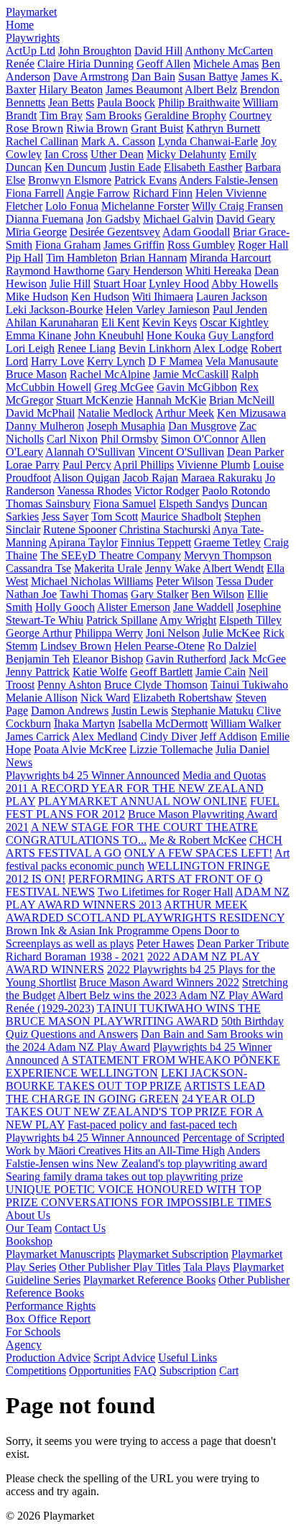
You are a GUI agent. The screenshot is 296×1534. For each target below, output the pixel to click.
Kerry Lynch (116, 361)
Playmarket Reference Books (149, 1280)
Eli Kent (120, 322)
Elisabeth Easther (203, 167)
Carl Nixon (72, 439)
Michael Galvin (178, 219)
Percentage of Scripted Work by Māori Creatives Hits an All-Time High (145, 1144)
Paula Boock (126, 102)
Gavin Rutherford (186, 659)
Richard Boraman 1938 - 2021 (75, 956)
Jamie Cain (220, 672)
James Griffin (134, 245)
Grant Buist (157, 128)
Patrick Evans (145, 180)
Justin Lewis (139, 710)
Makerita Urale (108, 568)
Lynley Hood (179, 283)
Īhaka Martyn (84, 723)
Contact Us (80, 1228)
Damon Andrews (69, 710)
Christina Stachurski (165, 529)
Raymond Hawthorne (55, 271)
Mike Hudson (37, 296)
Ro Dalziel (232, 646)
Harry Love (57, 361)
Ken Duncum (75, 167)
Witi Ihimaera (162, 296)
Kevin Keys (169, 322)
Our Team (29, 1228)
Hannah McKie (171, 400)
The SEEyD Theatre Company (110, 555)
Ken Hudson (100, 296)
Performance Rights (51, 1306)
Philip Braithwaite (199, 102)
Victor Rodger (166, 490)
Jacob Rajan (150, 478)
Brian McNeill (241, 400)
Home (20, 25)
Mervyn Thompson (228, 555)
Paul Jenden (240, 309)
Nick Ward (105, 698)
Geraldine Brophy (185, 115)
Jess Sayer (65, 516)
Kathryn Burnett (223, 128)
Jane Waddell (203, 607)
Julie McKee (231, 633)
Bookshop (29, 1241)
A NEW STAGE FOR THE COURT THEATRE (144, 827)
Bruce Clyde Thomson (156, 685)
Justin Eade (135, 167)
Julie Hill (70, 283)
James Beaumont (144, 89)
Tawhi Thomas (94, 594)
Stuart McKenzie (94, 400)
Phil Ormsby (129, 439)
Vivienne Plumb (213, 465)
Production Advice (48, 1357)
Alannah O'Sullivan (90, 452)
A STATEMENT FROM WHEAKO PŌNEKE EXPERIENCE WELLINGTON (143, 1066)
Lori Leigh (30, 348)
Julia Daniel (242, 749)
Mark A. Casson (118, 141)
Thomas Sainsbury (48, 503)
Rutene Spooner (79, 529)
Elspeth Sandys (193, 503)
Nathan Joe (31, 594)
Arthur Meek (184, 413)
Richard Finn (163, 193)
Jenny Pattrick (38, 672)
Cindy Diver (168, 736)
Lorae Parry (33, 465)
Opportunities (100, 1370)
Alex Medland (104, 736)
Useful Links (187, 1357)
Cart (229, 1370)
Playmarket (31, 12)
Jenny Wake (172, 568)
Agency (24, 1344)
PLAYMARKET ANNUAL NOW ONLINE (142, 801)
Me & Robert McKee (197, 840)
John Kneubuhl (109, 335)
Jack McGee (257, 659)
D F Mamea (175, 361)
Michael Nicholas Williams (92, 581)
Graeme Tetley (227, 542)
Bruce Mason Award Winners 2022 (159, 982)
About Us (28, 1215)
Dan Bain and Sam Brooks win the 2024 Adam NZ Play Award (144, 1040)
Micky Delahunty (186, 154)
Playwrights (33, 38)
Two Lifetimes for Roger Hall (165, 892)
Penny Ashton (69, 685)
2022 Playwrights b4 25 (162, 969)
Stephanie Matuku (212, 710)
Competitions (36, 1370)
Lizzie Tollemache (171, 749)
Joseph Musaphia (126, 426)
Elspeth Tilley (250, 620)
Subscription (187, 1370)
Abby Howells (244, 283)
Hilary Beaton (71, 89)
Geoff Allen (163, 64)
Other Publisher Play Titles (119, 1267)
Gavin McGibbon (197, 387)
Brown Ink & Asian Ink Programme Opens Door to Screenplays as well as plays (122, 937)
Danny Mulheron (45, 426)
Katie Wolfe (100, 672)
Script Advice (124, 1357)
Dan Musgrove (202, 426)
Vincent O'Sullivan (181, 452)
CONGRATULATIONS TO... (76, 840)
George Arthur (39, 633)
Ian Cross (66, 154)
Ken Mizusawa (251, 413)
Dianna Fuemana (44, 219)
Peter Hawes (165, 943)
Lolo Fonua (71, 206)
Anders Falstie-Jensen (228, 180)
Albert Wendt (233, 568)
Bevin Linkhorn (155, 348)
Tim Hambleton (81, 258)
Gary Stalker (159, 594)
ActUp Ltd (30, 51)
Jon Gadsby (113, 219)
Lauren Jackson (231, 296)
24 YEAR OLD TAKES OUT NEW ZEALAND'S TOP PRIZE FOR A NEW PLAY (135, 1112)
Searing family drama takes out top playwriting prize (124, 1176)
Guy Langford (241, 335)
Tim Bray (61, 115)
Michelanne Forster (145, 206)
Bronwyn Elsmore (69, 180)
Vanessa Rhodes (94, 490)
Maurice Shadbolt (181, 516)
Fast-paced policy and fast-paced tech (152, 1125)
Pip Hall (24, 258)
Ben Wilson (217, 594)
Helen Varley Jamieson (158, 309)
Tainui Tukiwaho (249, 685)
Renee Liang (86, 348)
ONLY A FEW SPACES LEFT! (198, 853)
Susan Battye (208, 76)
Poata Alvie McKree (80, 749)
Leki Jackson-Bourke (54, 309)
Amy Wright (187, 620)
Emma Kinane (38, 335)
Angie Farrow (98, 193)
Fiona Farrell (35, 193)
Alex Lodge (220, 348)
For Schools (33, 1332)
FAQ (145, 1370)
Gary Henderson (144, 271)
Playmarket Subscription (173, 1254)
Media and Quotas (224, 775)
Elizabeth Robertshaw (183, 698)
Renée (20, 64)
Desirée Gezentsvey (115, 232)
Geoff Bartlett (161, 672)
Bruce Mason (36, 374)
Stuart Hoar (119, 283)
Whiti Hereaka (218, 271)
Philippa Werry (109, 633)
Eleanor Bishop (108, 659)
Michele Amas (226, 64)
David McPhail (40, 413)
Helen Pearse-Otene (159, 646)
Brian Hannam (153, 258)
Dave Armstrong (91, 76)
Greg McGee (124, 387)
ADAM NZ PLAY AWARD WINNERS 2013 (148, 898)
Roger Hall (263, 245)
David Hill (158, 51)
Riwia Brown (97, 128)
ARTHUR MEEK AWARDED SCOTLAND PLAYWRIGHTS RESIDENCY (145, 911)
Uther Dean (117, 154)
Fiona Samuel (124, 503)
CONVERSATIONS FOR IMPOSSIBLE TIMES (156, 1202)
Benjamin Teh (38, 659)
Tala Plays (206, 1267)
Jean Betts (71, 102)
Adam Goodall (196, 232)
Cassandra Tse (38, 568)
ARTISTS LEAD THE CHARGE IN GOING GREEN (135, 1092)
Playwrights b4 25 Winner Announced (93, 775)
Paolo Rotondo (236, 490)
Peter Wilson (184, 581)
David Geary (245, 219)
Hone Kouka (176, 335)
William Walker (246, 723)
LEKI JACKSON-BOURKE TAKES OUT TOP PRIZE (126, 1079)
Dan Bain (153, 76)
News (19, 762)
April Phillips (144, 465)
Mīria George (36, 232)
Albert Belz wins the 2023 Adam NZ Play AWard (170, 995)
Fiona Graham (68, 245)
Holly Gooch (65, 607)
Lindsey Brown (75, 646)
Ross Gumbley (201, 245)
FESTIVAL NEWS (50, 892)
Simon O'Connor (200, 439)
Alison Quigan (86, 478)
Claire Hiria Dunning (85, 64)
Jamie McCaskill (190, 374)
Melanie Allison (42, 698)
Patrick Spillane (121, 620)
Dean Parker (255, 452)
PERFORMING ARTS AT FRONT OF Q (165, 879)
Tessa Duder (244, 581)
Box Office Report (48, 1319)
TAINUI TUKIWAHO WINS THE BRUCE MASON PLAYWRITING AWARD (133, 1014)
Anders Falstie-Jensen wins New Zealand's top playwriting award (136, 1157)
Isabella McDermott (163, 723)
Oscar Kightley (234, 322)
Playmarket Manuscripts (60, 1254)
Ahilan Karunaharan (52, 322)
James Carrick (38, 736)
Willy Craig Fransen (237, 206)
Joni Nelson (173, 633)
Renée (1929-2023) (50, 1008)
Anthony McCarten (229, 51)
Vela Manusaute (241, 361)
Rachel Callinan (42, 141)
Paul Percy (87, 465)
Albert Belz (211, 89)
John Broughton (94, 51)
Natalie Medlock (115, 413)
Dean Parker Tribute (243, 943)
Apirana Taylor (83, 542)
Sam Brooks (113, 115)
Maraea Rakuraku (221, 478)
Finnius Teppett (156, 542)
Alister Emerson (133, 607)
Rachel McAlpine (110, 374)
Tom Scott (114, 516)
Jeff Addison (228, 736)
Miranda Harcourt (230, 258)
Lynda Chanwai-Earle (208, 141)
